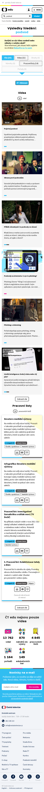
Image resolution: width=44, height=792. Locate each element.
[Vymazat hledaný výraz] (30, 16)
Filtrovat (23, 83)
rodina (33, 21)
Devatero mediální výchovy (17, 418)
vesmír (27, 21)
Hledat (37, 16)
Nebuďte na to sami (23, 48)
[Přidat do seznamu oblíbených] (39, 105)
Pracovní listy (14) (30, 63)
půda (38, 21)
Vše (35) (8, 57)
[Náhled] (22, 452)
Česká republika (17, 21)
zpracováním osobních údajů (22, 698)
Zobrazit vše (22, 399)
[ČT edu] (7, 10)
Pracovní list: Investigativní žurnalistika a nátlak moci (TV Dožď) (19, 514)
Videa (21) (21, 57)
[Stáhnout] (17, 452)
